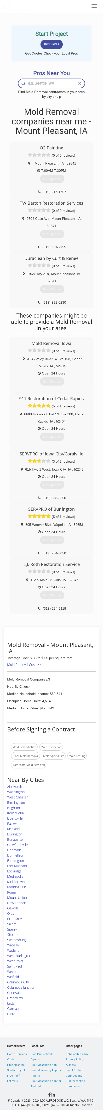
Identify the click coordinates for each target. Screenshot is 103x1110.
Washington (16, 792)
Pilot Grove (15, 918)
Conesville (14, 992)
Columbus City (18, 982)
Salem (11, 924)
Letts (11, 1003)
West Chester (17, 797)
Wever (12, 971)
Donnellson (15, 855)
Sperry (12, 929)
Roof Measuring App (44, 1065)
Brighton (13, 807)
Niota (11, 1014)
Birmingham (16, 802)
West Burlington (19, 955)
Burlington (15, 834)
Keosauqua (15, 813)
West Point (15, 961)
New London (16, 903)
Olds (10, 913)
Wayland (13, 950)
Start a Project (16, 1070)
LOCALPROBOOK (30, 5)
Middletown (16, 881)
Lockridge (14, 871)
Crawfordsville (17, 844)
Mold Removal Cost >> (24, 664)
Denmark (14, 850)
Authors (71, 1065)
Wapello (13, 945)
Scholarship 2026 (77, 1054)
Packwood (14, 823)
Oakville (13, 908)
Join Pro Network (42, 1054)
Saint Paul (14, 966)
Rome (11, 892)
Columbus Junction (21, 987)
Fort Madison (17, 866)
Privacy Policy (75, 1059)
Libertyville (15, 818)
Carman (13, 1008)
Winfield (13, 977)
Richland (13, 829)
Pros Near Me (16, 1065)
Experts (35, 1059)
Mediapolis (15, 876)
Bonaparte (15, 839)
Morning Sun (16, 887)
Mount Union (17, 897)
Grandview (15, 998)
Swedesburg (16, 940)
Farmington (15, 860)
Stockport (14, 934)
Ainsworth (14, 786)
